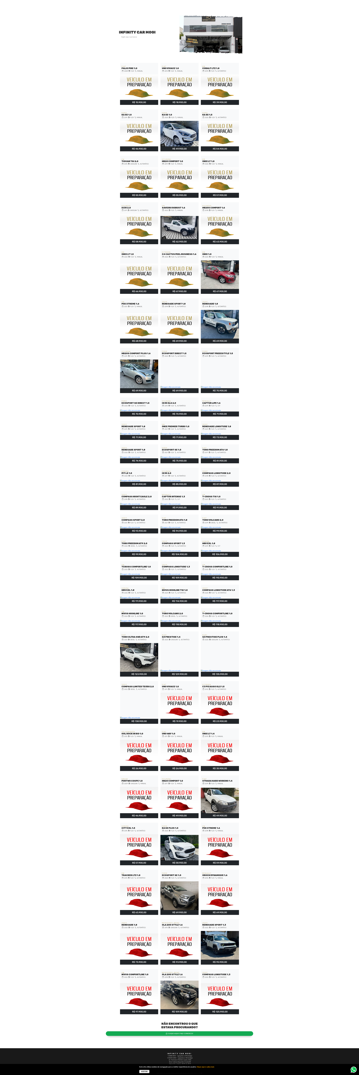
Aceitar (144, 1071)
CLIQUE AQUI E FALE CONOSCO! (180, 1033)
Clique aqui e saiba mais (205, 1067)
